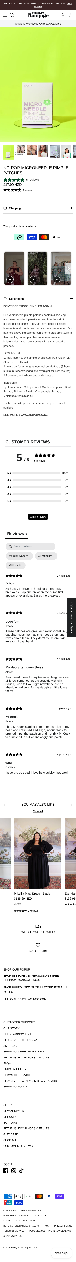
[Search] (14, 15)
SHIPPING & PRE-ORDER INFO (23, 1051)
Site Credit (33, 1247)
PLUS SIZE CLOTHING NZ (20, 1040)
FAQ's (7, 1063)
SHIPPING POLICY (15, 1086)
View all (38, 811)
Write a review (38, 516)
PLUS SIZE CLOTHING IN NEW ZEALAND (30, 1080)
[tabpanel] (38, 662)
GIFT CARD (10, 1134)
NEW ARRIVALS (13, 1110)
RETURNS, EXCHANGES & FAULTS (26, 1057)
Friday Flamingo (19, 1247)
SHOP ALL (10, 1140)
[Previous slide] (7, 268)
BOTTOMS (10, 1122)
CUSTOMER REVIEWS (18, 1145)
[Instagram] (13, 1170)
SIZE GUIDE (11, 1045)
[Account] (62, 15)
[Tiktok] (21, 1170)
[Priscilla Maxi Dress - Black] (37, 853)
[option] (38, 84)
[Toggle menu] (4, 15)
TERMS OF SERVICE (17, 1075)
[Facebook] (5, 1170)
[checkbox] (16, 565)
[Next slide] (69, 268)
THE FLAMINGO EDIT (17, 1034)
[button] (38, 473)
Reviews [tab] (17, 533)
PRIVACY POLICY (14, 1069)
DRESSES (10, 1116)
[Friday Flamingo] (38, 15)
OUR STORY (11, 1028)
